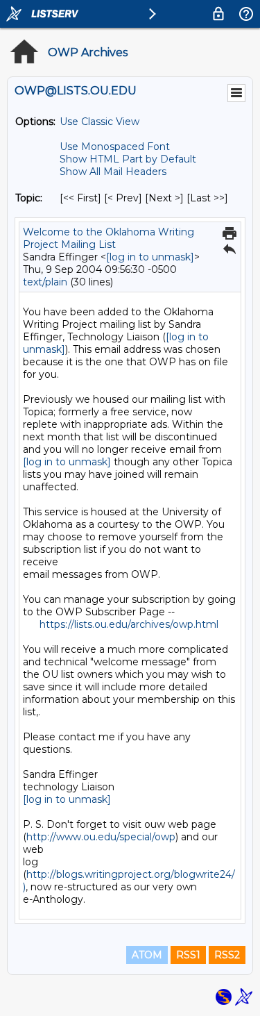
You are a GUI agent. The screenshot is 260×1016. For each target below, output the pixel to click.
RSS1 (188, 955)
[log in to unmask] (150, 257)
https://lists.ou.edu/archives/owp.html (129, 624)
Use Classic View (99, 121)
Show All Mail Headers (113, 171)
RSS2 (227, 955)
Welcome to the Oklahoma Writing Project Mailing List (108, 238)
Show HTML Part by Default (128, 159)
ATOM (147, 955)
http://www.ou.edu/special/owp (100, 837)
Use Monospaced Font (115, 146)
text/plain (45, 282)
